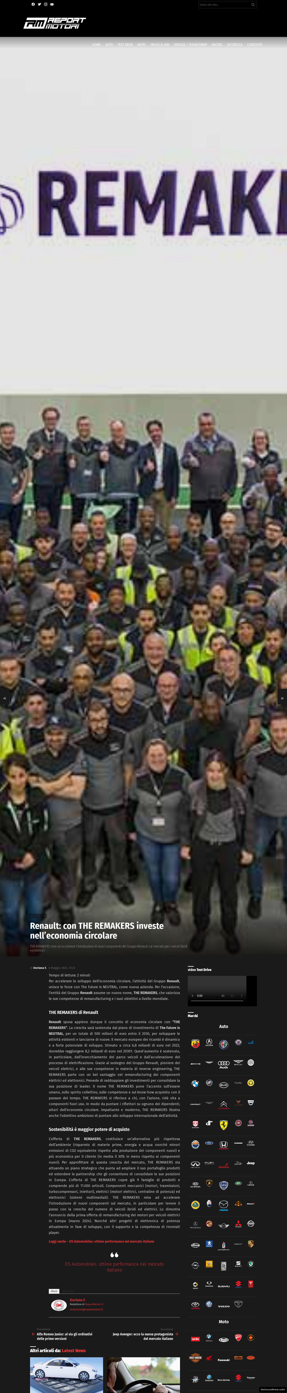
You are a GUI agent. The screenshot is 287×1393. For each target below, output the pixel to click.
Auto (109, 45)
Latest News (74, 1350)
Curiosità (254, 45)
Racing (217, 45)
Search (253, 5)
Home (96, 45)
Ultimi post (68, 1291)
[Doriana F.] (59, 1310)
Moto (142, 45)
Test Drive (125, 45)
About (54, 1291)
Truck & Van (159, 45)
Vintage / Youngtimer (190, 45)
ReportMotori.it (94, 1304)
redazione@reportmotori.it (86, 1309)
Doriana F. (78, 1300)
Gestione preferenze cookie (273, 1390)
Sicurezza (234, 45)
